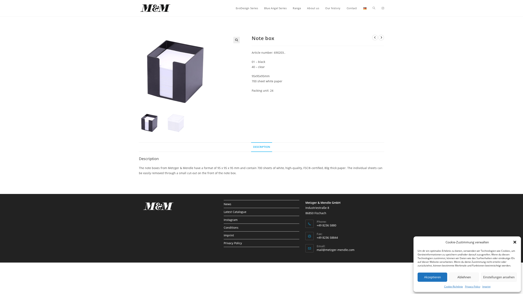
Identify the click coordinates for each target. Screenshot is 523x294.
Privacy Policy (472, 286)
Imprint (486, 286)
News (227, 204)
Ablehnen (464, 277)
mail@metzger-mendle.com (335, 250)
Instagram (231, 220)
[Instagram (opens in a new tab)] (383, 8)
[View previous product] (375, 37)
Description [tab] (261, 147)
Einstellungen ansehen (499, 277)
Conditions (231, 227)
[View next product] (381, 37)
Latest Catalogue (235, 212)
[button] (515, 242)
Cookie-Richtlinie (453, 286)
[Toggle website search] (374, 8)
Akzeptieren (432, 277)
